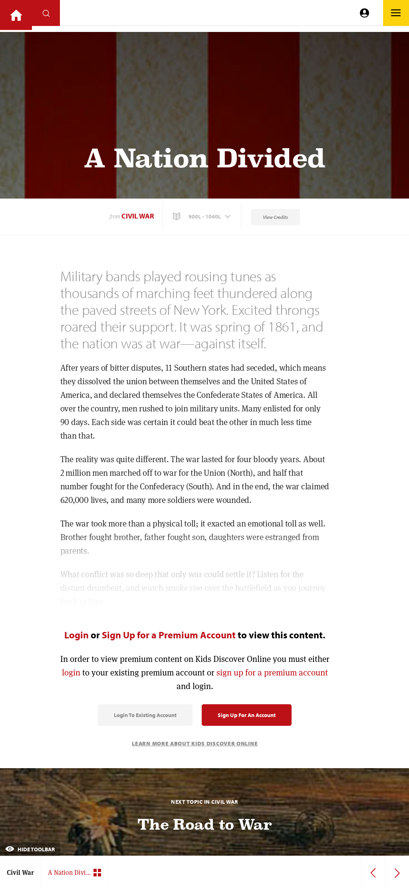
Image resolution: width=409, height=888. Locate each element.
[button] (202, 216)
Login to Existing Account (145, 715)
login (71, 672)
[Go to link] (16, 15)
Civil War (137, 216)
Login (76, 635)
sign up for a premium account (272, 672)
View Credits (275, 217)
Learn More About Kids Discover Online (195, 743)
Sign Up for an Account (247, 715)
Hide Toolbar (35, 849)
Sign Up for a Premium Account (169, 635)
